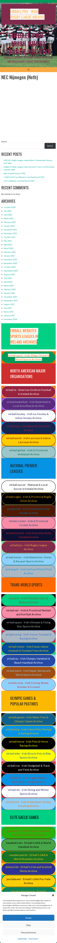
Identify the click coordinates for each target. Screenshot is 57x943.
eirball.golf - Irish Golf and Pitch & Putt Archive (28, 571)
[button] (53, 895)
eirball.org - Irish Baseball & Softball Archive (28, 428)
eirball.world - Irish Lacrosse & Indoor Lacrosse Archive (28, 440)
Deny (28, 925)
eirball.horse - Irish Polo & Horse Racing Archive (28, 743)
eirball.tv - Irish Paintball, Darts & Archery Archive (28, 600)
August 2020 (9, 274)
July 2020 (8, 278)
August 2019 (9, 304)
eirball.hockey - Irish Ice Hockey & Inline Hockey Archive (28, 416)
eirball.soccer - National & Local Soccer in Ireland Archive (28, 486)
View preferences (28, 932)
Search (4, 141)
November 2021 (10, 233)
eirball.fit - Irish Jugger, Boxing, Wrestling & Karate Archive (28, 779)
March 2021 (9, 248)
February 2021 (10, 252)
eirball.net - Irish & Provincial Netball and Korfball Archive (28, 612)
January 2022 (9, 226)
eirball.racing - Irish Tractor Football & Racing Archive (28, 636)
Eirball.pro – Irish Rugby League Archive (28, 43)
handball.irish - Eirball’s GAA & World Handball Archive (28, 844)
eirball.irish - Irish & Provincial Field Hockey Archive (28, 510)
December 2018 (10, 319)
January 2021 (9, 256)
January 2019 (9, 315)
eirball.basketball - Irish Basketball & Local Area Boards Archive (28, 403)
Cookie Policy (22, 939)
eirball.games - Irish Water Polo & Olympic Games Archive (28, 719)
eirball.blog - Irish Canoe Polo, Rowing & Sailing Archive (28, 731)
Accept (28, 918)
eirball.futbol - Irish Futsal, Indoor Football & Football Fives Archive (28, 648)
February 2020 (10, 289)
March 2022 (9, 218)
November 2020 (10, 263)
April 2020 (8, 282)
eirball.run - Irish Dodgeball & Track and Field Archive (28, 767)
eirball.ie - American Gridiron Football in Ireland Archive (28, 391)
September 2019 (11, 300)
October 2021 (10, 237)
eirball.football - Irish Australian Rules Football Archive (28, 535)
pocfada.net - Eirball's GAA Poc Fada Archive (28, 881)
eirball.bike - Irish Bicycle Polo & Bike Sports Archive (28, 755)
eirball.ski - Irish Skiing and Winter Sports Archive (28, 791)
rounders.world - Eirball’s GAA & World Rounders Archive (28, 856)
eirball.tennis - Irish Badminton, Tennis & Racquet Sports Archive (28, 559)
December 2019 (10, 297)
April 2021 (8, 244)
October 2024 (10, 207)
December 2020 (10, 259)
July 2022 (8, 211)
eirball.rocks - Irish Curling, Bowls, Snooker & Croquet (28, 684)
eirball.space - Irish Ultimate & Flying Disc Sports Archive (29, 624)
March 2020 (9, 285)
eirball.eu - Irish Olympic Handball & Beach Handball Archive (28, 660)
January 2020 (9, 293)
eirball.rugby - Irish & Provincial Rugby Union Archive (28, 498)
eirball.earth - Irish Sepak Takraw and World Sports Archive (28, 672)
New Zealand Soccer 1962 (14, 173)
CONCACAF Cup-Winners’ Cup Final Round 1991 (24, 177)
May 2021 (8, 241)
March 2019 (9, 312)
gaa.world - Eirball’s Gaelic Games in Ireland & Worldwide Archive (28, 832)
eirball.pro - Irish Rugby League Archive (28, 547)
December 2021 (10, 229)
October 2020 (10, 267)
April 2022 (8, 215)
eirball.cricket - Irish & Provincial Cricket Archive (28, 523)
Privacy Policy (33, 939)
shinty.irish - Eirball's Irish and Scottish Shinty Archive (29, 868)
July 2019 (8, 308)
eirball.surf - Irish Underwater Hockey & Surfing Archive (28, 803)
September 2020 (11, 271)
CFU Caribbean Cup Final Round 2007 (19, 181)
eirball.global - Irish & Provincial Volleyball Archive (28, 452)
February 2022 (10, 222)
